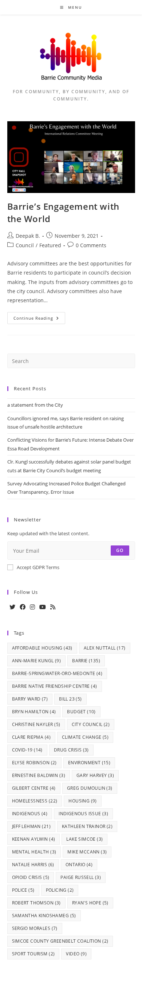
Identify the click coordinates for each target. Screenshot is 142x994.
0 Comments (91, 245)
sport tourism (33, 954)
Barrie (86, 661)
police (23, 890)
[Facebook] (22, 607)
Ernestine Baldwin (38, 775)
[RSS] (52, 607)
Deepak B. (28, 235)
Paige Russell (80, 877)
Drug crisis (71, 750)
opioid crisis (31, 877)
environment (89, 763)
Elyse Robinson (34, 763)
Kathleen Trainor (87, 826)
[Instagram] (32, 607)
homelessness (35, 801)
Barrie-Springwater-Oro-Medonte (57, 673)
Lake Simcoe (84, 839)
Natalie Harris (33, 864)
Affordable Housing (42, 648)
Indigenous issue (83, 813)
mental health (34, 852)
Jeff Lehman (31, 826)
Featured (50, 245)
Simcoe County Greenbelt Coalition (60, 941)
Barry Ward (30, 699)
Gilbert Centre (34, 788)
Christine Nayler (36, 724)
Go (119, 550)
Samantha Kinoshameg (44, 915)
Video (76, 954)
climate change (85, 737)
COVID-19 (27, 750)
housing (82, 801)
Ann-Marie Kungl (36, 661)
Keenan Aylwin (33, 839)
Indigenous (30, 813)
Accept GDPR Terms (38, 567)
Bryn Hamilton (34, 712)
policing (60, 890)
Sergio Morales (35, 928)
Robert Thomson (36, 903)
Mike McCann (87, 852)
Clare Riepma (31, 737)
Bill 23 (70, 699)
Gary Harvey (95, 775)
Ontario (79, 864)
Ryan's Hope (90, 903)
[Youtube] (42, 607)
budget (81, 712)
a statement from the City (35, 405)
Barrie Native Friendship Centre (54, 686)
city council (91, 724)
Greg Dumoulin (90, 788)
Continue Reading (39, 319)
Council (25, 245)
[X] (12, 607)
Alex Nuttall (105, 648)
